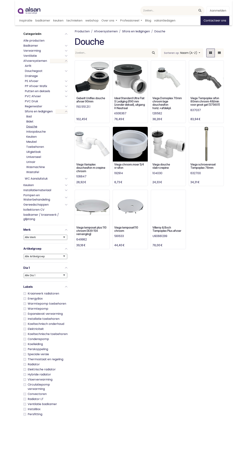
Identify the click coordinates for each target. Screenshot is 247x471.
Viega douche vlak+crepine (161, 166)
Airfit (28, 66)
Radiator (34, 364)
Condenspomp (38, 339)
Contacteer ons (215, 20)
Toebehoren (35, 147)
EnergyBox (35, 298)
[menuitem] (26, 20)
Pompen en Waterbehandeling (36, 197)
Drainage (31, 76)
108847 (81, 176)
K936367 (120, 113)
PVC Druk (31, 101)
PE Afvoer (32, 81)
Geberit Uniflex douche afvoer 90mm (90, 99)
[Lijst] (219, 52)
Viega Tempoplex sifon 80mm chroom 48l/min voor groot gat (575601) (205, 101)
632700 (195, 173)
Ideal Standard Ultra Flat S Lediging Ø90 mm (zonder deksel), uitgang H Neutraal (129, 103)
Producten (82, 31)
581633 (119, 236)
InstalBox (34, 409)
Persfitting (35, 414)
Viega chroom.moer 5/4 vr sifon (129, 166)
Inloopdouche (36, 132)
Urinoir (30, 162)
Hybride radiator (39, 374)
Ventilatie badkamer (42, 404)
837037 (195, 110)
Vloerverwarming (40, 379)
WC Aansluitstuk (36, 179)
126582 (157, 113)
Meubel (31, 142)
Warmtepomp (38, 309)
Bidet (29, 121)
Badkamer (30, 46)
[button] (182, 52)
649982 (81, 239)
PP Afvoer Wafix (36, 86)
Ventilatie (30, 56)
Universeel (33, 157)
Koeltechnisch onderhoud (46, 324)
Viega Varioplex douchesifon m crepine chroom (90, 168)
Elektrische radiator (42, 369)
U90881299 (159, 236)
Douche (31, 126)
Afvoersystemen (35, 61)
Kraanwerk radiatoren (43, 293)
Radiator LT (36, 399)
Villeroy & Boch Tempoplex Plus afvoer (166, 229)
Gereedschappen (36, 205)
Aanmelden (218, 10)
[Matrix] (210, 52)
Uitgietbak (33, 152)
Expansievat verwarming (45, 314)
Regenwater (33, 106)
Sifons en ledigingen (39, 111)
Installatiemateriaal (37, 190)
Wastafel (32, 172)
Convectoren (37, 394)
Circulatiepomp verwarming (39, 386)
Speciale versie (38, 354)
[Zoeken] (200, 10)
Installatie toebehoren (43, 319)
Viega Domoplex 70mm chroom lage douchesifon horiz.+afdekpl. (167, 103)
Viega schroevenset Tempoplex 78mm (203, 166)
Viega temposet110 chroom (126, 229)
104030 (157, 173)
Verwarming (32, 51)
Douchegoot (33, 71)
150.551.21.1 (83, 107)
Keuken (31, 137)
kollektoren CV (33, 210)
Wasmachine (35, 167)
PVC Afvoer (33, 96)
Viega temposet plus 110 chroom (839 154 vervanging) (91, 231)
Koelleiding (35, 344)
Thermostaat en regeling (45, 359)
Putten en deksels (37, 91)
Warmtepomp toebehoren (47, 304)
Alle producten (33, 40)
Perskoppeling (38, 349)
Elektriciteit (36, 329)
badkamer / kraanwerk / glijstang (41, 217)
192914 (118, 173)
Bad (29, 116)
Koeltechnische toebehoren (48, 334)
